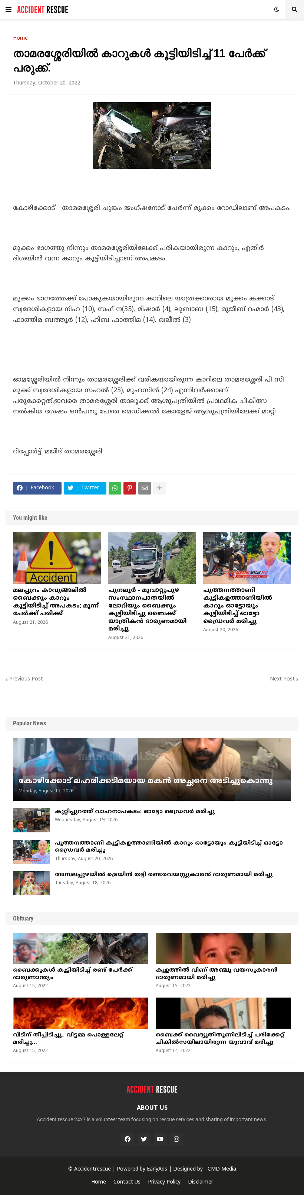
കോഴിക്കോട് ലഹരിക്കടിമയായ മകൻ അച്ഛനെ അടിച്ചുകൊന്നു (145, 781)
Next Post (282, 679)
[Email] (144, 488)
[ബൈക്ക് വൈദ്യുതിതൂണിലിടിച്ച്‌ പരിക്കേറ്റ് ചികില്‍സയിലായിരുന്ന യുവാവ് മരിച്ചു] (223, 1013)
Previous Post (26, 679)
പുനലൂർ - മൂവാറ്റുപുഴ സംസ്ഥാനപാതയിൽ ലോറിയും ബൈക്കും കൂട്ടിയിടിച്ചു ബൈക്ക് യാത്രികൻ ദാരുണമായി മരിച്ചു (147, 610)
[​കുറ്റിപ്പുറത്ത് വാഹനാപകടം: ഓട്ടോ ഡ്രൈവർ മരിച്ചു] (31, 820)
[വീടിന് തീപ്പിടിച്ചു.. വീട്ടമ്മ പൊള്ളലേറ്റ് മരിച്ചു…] (80, 1013)
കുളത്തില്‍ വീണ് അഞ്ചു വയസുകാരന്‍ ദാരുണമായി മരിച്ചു (216, 974)
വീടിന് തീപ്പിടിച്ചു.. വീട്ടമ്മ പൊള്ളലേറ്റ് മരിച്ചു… (68, 1039)
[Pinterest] (129, 488)
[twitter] (144, 1139)
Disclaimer (200, 1182)
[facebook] (127, 1139)
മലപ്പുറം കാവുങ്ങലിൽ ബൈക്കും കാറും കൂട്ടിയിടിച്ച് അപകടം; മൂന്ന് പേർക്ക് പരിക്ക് (56, 602)
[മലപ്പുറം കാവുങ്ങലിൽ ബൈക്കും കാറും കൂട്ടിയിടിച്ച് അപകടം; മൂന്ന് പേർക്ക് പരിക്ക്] (57, 558)
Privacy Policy (164, 1182)
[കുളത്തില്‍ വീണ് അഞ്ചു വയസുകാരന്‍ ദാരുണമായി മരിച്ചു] (223, 948)
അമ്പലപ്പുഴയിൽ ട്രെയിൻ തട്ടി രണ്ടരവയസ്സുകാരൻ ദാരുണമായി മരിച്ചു (163, 874)
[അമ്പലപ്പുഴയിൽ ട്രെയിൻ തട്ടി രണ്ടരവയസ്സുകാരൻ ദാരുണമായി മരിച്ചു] (31, 883)
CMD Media (222, 1169)
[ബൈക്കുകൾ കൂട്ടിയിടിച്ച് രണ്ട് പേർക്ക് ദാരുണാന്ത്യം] (80, 948)
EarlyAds (157, 1169)
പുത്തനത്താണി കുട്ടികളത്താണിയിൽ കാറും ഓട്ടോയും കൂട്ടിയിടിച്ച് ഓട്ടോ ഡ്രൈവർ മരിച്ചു (237, 606)
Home (20, 38)
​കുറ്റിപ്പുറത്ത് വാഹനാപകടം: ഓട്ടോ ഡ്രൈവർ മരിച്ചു (135, 811)
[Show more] (159, 488)
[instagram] (176, 1139)
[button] (8, 9)
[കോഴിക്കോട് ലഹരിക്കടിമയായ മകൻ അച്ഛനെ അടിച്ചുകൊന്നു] (152, 769)
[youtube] (160, 1139)
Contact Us (127, 1182)
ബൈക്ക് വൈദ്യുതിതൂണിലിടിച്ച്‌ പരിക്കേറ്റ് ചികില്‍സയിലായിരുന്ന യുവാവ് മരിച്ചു (220, 1039)
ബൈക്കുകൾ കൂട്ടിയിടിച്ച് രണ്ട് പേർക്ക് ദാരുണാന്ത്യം (72, 974)
